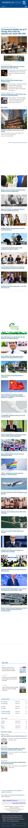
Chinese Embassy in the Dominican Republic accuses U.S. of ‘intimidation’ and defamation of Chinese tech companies (13, 396)
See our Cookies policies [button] (13, 821)
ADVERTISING (9, 800)
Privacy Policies (15, 803)
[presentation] (24, 107)
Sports (3, 452)
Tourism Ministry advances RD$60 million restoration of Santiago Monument (10, 688)
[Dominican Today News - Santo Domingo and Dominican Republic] (14, 2)
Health (3, 78)
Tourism (3, 265)
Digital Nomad (5, 27)
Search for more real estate (13, 142)
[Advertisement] (13, 15)
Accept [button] (14, 824)
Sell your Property (23, 142)
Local (2, 64)
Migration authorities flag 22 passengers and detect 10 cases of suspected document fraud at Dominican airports (14, 609)
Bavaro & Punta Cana (6, 490)
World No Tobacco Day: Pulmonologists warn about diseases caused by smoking (8, 669)
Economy (3, 92)
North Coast (4, 188)
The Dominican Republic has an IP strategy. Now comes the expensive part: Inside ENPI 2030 (14, 32)
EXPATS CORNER (8, 731)
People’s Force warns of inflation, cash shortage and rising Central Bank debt (9, 679)
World (3, 413)
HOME (4, 800)
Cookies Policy (22, 803)
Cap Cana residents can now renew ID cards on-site (14, 736)
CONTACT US (15, 800)
